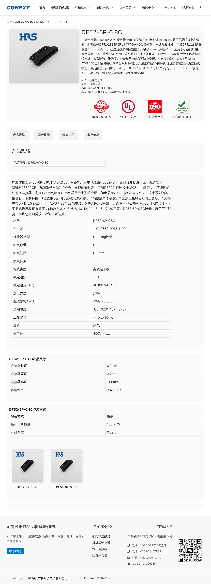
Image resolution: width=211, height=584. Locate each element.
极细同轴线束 (60, 7)
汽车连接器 (99, 549)
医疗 (90, 91)
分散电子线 (94, 84)
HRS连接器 (107, 87)
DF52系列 (93, 87)
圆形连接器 (99, 555)
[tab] (19, 135)
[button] (201, 7)
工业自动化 (115, 91)
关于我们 (170, 7)
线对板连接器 (95, 80)
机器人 (126, 91)
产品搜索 (81, 7)
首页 (42, 7)
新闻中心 (148, 7)
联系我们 (188, 7)
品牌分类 (103, 7)
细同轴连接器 (101, 536)
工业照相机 (101, 91)
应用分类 (126, 7)
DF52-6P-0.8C (27, 487)
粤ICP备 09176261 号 (97, 578)
